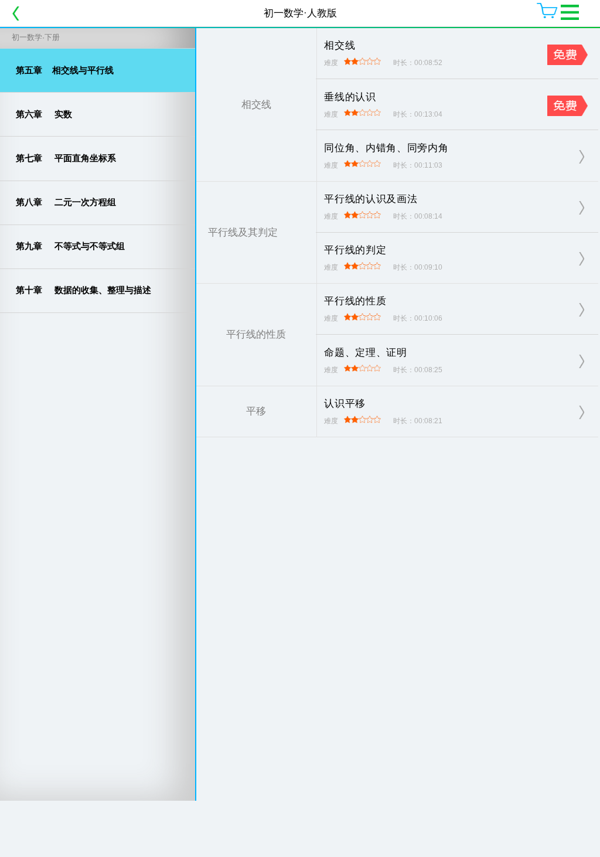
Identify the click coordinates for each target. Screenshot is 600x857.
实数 (44, 114)
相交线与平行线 (65, 70)
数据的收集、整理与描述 (83, 290)
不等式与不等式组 (70, 246)
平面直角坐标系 (66, 158)
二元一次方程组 (66, 202)
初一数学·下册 (36, 37)
